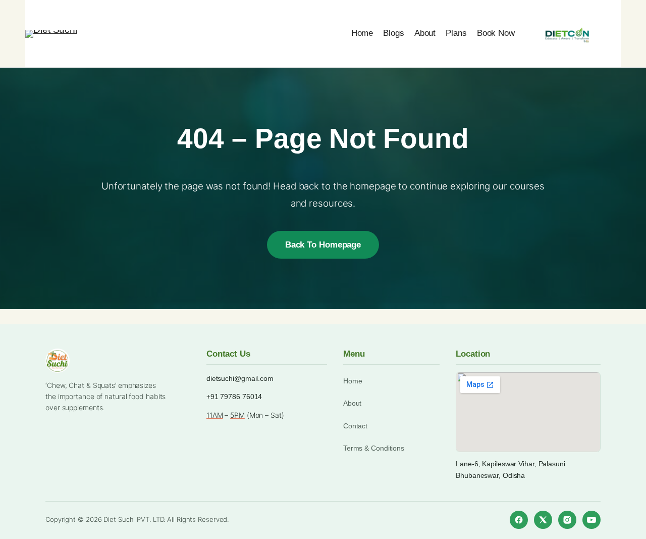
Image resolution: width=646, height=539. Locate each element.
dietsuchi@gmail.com (240, 378)
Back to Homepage (323, 245)
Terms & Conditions (373, 448)
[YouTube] (591, 520)
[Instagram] (567, 520)
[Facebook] (519, 520)
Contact (355, 426)
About (352, 403)
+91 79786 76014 (234, 397)
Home (352, 381)
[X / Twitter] (543, 520)
